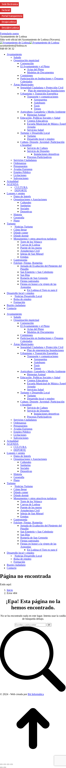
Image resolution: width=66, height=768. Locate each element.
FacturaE (6, 10)
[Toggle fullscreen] (8, 764)
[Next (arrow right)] (4, 767)
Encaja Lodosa (9, 21)
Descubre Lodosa (10, 27)
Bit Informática (36, 694)
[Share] (4, 764)
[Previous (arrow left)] (1, 767)
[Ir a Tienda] (33, 760)
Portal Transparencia (12, 16)
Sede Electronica (10, 4)
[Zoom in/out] (11, 764)
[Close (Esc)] (1, 764)
